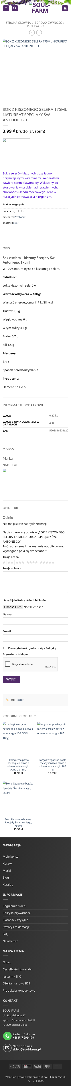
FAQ (5, 934)
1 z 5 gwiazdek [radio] (4, 562)
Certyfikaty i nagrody (17, 969)
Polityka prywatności (17, 913)
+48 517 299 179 (23, 1038)
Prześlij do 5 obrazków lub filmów (25, 600)
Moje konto (11, 857)
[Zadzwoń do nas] (7, 1036)
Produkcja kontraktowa (19, 990)
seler (15, 222)
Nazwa (7, 614)
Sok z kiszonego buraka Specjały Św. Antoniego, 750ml (18, 822)
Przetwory (35, 26)
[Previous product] (39, 32)
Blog (6, 877)
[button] (6, 8)
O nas (7, 962)
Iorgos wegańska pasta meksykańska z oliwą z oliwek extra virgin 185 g (52, 764)
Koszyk (7, 863)
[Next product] (32, 32)
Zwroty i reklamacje (16, 927)
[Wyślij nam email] (7, 1048)
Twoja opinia (12, 568)
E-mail (7, 631)
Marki (7, 871)
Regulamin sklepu (15, 906)
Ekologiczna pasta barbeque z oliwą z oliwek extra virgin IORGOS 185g (18, 764)
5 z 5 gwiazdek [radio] (46, 562)
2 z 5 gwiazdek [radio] (10, 562)
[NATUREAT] (16, 152)
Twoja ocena (11, 557)
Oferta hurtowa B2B (16, 983)
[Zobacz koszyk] (65, 8)
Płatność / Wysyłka (15, 920)
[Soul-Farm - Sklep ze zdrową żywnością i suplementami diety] (40, 8)
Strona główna (18, 23)
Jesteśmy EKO (12, 976)
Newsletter (10, 941)
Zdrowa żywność (48, 23)
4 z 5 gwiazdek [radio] (31, 562)
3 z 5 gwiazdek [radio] (19, 562)
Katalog (8, 885)
